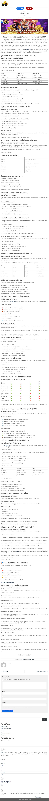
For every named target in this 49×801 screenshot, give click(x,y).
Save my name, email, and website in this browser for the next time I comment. (18, 707)
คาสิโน (2, 765)
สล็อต (24, 11)
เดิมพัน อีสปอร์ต (4, 726)
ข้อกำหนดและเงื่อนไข (5, 782)
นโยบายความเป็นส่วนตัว (6, 781)
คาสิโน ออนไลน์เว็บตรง (6, 728)
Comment (4, 681)
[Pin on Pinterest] (28, 655)
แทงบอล (2, 770)
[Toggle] (47, 763)
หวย (2, 767)
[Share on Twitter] (23, 655)
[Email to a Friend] (26, 655)
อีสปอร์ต (2, 772)
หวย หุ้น (2, 730)
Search (2, 716)
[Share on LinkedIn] (30, 655)
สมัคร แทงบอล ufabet (41, 671)
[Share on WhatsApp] (19, 655)
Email (3, 696)
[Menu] (11, 3)
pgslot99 (3, 752)
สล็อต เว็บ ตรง (31, 659)
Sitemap (2, 785)
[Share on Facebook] (21, 655)
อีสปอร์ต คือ (5, 671)
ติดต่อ (2, 784)
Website (3, 702)
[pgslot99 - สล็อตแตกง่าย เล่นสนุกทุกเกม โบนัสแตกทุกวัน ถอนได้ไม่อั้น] (5, 3)
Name (3, 691)
